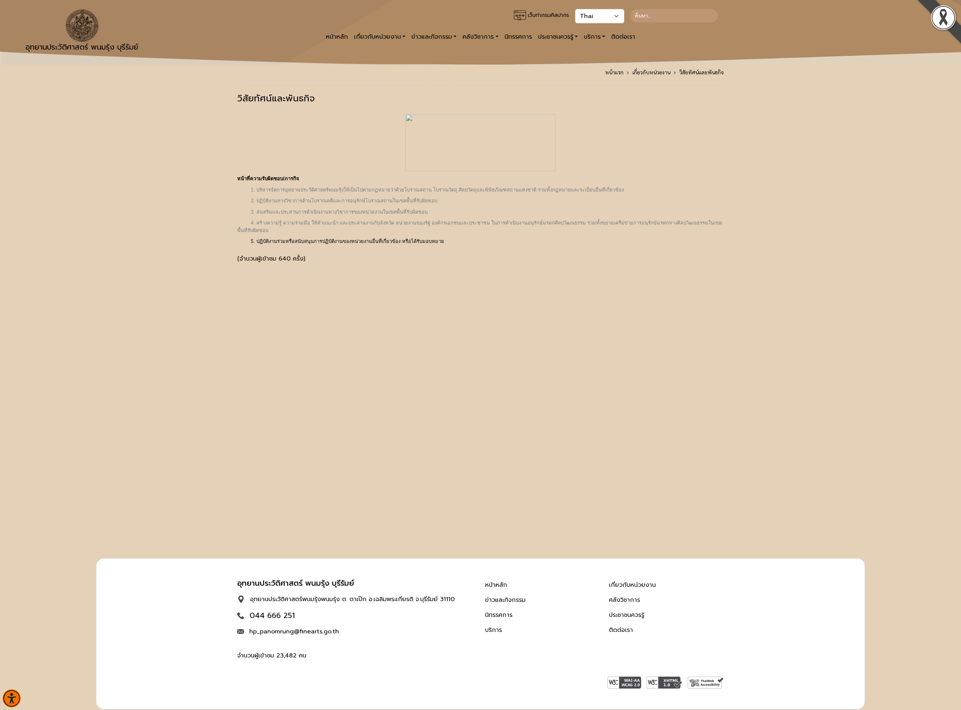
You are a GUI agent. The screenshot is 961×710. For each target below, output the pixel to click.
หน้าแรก (614, 72)
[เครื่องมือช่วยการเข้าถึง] (12, 698)
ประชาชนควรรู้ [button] (555, 36)
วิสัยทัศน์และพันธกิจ (701, 72)
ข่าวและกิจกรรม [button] (431, 36)
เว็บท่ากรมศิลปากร (547, 15)
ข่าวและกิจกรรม (505, 599)
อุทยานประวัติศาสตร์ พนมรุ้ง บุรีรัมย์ (82, 47)
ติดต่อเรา (623, 36)
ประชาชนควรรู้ (626, 615)
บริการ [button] (592, 36)
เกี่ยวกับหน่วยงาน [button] (377, 36)
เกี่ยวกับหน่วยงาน (651, 72)
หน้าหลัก (337, 36)
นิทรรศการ (518, 36)
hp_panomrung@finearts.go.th (294, 631)
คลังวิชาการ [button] (478, 36)
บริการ (493, 630)
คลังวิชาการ (624, 599)
